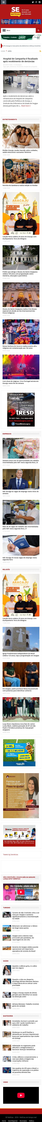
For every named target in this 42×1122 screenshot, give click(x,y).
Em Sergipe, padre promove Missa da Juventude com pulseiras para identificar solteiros (20, 690)
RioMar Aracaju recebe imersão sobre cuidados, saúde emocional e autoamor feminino (20, 151)
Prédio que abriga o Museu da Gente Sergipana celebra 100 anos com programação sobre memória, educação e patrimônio (20, 274)
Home (4, 1121)
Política (31, 1121)
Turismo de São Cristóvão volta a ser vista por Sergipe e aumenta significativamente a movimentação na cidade (25, 916)
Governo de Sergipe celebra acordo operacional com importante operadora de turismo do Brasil (25, 949)
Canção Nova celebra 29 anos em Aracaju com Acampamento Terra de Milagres (19, 238)
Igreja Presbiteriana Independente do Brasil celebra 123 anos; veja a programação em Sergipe (21, 654)
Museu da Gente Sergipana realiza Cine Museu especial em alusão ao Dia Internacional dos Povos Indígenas (20, 311)
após (8, 66)
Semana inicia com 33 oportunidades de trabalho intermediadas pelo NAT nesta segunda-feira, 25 (21, 461)
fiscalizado (20, 66)
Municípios (23, 1121)
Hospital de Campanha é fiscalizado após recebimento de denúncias (20, 60)
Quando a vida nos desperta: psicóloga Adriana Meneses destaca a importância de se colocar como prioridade (25, 982)
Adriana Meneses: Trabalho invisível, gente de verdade (25, 1005)
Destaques (18, 65)
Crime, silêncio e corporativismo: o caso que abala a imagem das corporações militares (25, 1059)
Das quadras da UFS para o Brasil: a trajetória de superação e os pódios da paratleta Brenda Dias (25, 1070)
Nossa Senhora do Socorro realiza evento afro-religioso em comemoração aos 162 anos (20, 347)
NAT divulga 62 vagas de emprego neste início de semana (21, 492)
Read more (25, 106)
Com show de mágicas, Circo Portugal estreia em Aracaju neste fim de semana (20, 382)
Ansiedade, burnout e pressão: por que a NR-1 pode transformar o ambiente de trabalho (25, 1023)
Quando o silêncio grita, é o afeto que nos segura (24, 967)
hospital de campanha (30, 66)
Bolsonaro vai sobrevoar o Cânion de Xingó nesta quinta (24, 927)
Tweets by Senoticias (10, 854)
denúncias (13, 66)
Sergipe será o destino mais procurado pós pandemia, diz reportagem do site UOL (23, 938)
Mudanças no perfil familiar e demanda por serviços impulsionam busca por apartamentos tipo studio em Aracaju (25, 1035)
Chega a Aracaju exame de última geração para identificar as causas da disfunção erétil (24, 995)
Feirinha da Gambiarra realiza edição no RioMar (20, 185)
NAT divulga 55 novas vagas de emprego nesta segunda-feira (20, 559)
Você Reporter (13, 1121)
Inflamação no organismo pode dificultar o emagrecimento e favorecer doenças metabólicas (23, 1048)
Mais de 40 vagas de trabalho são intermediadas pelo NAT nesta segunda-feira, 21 (20, 528)
